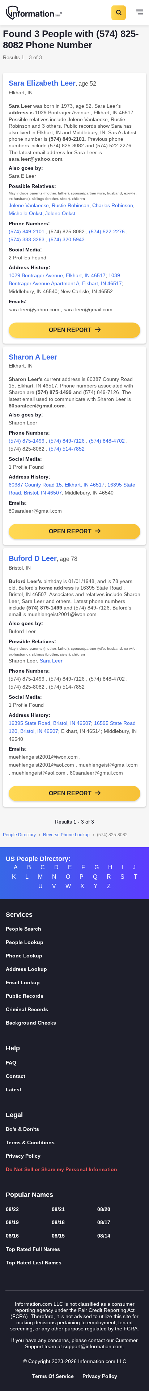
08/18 (58, 1222)
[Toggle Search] (118, 12)
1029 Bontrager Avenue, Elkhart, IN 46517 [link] (57, 275)
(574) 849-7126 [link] (67, 441)
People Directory (19, 834)
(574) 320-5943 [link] (67, 239)
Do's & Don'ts (22, 1129)
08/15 (58, 1236)
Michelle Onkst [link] (25, 213)
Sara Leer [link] (51, 661)
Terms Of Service (53, 1376)
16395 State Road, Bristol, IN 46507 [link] (50, 723)
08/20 (103, 1209)
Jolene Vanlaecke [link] (29, 205)
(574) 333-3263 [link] (26, 239)
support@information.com (93, 1346)
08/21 (58, 1209)
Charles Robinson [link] (112, 205)
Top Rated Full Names (33, 1249)
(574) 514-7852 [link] (67, 449)
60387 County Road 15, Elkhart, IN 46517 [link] (57, 485)
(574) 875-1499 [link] (26, 441)
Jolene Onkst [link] (60, 213)
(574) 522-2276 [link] (107, 231)
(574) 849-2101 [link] (26, 231)
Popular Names (29, 1194)
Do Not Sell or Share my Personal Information (61, 1169)
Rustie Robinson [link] (70, 205)
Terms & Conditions (30, 1142)
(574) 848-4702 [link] (107, 441)
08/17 (103, 1222)
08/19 (12, 1222)
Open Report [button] (70, 330)
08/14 (103, 1236)
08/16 (12, 1236)
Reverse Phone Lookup (66, 834)
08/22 (12, 1209)
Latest (13, 1089)
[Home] (34, 12)
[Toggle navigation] (139, 12)
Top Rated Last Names (33, 1262)
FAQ (11, 1063)
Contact (15, 1076)
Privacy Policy (23, 1156)
